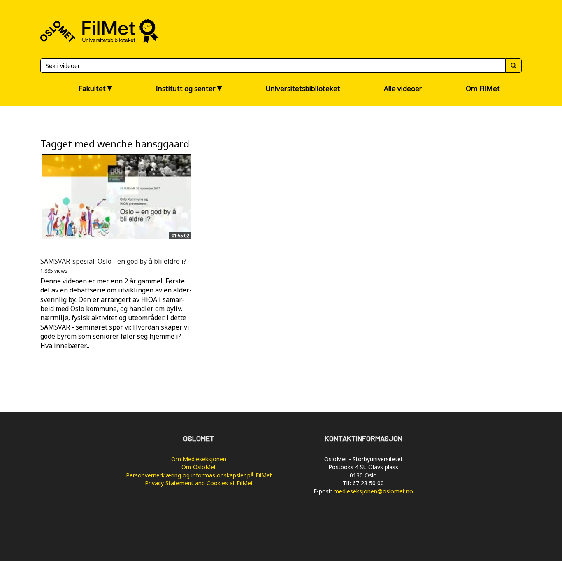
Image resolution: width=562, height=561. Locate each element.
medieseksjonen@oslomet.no (373, 491)
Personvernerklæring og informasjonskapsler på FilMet (199, 475)
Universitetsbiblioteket (302, 88)
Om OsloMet (198, 467)
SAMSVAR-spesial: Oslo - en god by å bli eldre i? (113, 261)
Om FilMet (483, 88)
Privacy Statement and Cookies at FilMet (199, 483)
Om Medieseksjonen (198, 459)
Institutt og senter (186, 88)
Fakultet (92, 88)
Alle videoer (403, 88)
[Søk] (513, 65)
